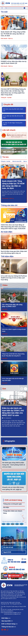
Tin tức (5, 157)
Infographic (10, 441)
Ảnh (4, 389)
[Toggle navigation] (2, 8)
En (26, 8)
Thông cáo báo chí (9, 205)
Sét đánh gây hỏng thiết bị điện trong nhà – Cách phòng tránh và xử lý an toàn (13, 465)
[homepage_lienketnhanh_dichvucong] (14, 135)
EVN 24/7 (4, 309)
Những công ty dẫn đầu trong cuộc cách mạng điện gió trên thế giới (12, 183)
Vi (24, 8)
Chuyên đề (8, 104)
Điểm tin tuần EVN (16, 161)
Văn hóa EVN (9, 543)
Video (5, 285)
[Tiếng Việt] (14, 3)
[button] (25, 157)
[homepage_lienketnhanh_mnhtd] (14, 151)
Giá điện (6, 507)
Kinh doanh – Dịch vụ (7, 38)
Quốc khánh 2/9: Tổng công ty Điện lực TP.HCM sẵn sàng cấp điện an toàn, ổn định (13, 34)
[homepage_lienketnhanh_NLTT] (14, 143)
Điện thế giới (5, 196)
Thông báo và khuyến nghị (12, 504)
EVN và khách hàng (13, 500)
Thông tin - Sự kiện (6, 97)
